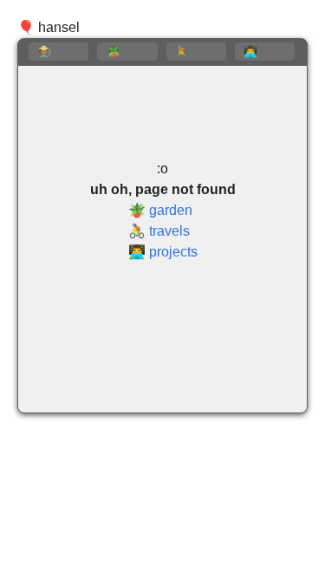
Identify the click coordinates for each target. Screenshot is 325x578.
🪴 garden (160, 210)
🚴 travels (159, 231)
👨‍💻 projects (163, 251)
